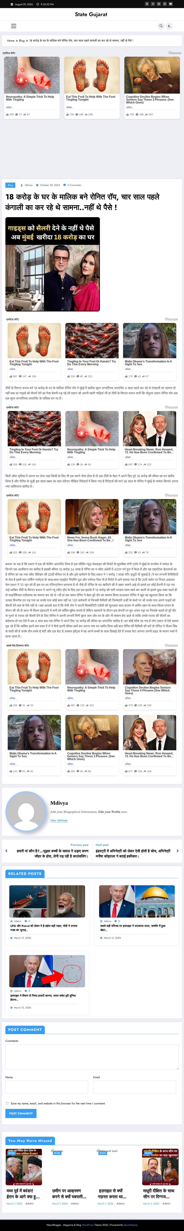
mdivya (29, 185)
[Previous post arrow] (6, 851)
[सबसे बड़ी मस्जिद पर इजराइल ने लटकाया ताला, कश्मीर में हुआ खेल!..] (137, 901)
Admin (17, 921)
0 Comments (74, 185)
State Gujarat (91, 14)
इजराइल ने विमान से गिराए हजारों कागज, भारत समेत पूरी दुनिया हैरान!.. (43, 998)
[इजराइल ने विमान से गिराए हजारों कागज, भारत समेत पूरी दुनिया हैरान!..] (47, 971)
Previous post (79, 845)
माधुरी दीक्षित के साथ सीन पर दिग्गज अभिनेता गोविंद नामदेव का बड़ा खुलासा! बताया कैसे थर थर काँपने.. (159, 1194)
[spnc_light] (169, 26)
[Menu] (13, 26)
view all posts (59, 820)
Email (96, 1077)
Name (9, 1077)
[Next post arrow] (177, 851)
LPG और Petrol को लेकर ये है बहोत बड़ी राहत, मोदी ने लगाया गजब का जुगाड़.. (43, 928)
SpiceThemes (131, 1225)
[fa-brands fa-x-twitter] (153, 4)
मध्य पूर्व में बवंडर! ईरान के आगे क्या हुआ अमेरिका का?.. (23, 1194)
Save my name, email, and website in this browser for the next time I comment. (58, 1103)
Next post (102, 845)
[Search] (161, 26)
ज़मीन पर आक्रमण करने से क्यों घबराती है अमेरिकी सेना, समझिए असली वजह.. (69, 1194)
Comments (11, 1041)
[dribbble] (159, 4)
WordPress (88, 1225)
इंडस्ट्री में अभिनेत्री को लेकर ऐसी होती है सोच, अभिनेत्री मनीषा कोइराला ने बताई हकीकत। (133, 854)
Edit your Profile (109, 812)
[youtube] (171, 4)
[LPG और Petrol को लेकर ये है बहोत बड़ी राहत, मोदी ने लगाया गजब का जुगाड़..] (47, 901)
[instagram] (165, 4)
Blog (10, 185)
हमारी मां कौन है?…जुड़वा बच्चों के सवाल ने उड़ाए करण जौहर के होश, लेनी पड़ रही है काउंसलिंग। (52, 854)
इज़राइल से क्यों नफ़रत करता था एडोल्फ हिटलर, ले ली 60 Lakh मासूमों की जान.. (114, 1194)
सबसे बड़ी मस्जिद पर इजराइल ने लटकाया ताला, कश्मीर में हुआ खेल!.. (132, 928)
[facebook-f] (147, 4)
